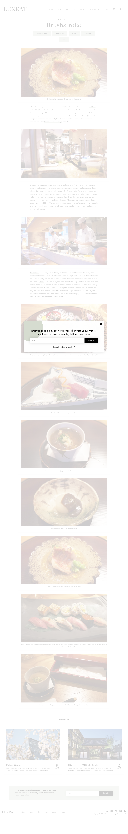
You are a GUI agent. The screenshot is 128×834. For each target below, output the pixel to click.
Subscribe (91, 340)
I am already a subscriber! (64, 347)
